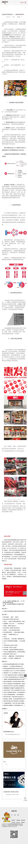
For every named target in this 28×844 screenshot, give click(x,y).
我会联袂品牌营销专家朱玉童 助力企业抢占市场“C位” (14, 668)
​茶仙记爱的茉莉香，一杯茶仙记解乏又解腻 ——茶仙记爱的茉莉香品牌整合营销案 (14, 632)
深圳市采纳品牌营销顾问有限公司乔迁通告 (13, 664)
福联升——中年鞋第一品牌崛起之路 (12, 658)
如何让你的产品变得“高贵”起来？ (11, 619)
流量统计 (23, 822)
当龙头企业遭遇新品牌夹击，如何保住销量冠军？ (14, 651)
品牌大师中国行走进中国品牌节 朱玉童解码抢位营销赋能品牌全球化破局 (14, 701)
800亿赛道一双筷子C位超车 (10, 647)
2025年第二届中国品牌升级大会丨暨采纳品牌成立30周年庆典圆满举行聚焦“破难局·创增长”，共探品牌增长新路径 (14, 677)
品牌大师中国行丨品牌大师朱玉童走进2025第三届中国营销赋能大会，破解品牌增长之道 (14, 696)
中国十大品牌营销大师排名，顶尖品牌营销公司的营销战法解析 (14, 692)
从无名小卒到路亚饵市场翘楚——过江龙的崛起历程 (14, 641)
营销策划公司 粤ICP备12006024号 (10, 826)
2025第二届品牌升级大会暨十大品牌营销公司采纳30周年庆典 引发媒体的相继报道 (14, 675)
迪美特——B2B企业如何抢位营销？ (11, 630)
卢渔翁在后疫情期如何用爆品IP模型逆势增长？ (14, 611)
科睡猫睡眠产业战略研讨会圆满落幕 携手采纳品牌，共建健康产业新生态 (14, 688)
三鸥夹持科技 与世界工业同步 (10, 645)
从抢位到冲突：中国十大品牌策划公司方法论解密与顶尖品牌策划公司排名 (14, 690)
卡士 (4, 643)
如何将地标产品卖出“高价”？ (10, 654)
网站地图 (23, 820)
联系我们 (13, 820)
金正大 (5, 636)
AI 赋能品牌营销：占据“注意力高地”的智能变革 (14, 703)
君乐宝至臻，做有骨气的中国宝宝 (11, 628)
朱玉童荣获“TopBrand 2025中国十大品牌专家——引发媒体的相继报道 (14, 670)
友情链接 (18, 820)
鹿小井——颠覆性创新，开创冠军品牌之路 (13, 656)
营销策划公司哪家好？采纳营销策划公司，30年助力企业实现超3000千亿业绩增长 (14, 705)
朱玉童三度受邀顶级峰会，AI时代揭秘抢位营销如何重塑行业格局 (14, 694)
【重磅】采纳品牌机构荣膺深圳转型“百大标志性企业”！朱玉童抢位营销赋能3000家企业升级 (14, 679)
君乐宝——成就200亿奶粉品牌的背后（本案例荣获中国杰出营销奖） (14, 621)
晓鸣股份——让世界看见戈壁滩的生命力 (13, 666)
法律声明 (13, 822)
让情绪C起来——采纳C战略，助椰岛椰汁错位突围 (14, 638)
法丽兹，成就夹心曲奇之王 (9, 625)
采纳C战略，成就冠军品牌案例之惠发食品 (13, 649)
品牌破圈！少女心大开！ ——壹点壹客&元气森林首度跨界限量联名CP (14, 623)
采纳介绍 (14, 811)
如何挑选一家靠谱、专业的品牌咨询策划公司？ (14, 698)
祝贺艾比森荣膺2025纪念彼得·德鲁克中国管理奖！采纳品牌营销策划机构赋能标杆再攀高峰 (14, 681)
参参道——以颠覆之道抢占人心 (10, 634)
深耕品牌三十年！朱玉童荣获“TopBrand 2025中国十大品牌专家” (14, 672)
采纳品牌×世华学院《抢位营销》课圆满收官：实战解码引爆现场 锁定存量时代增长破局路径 (14, 685)
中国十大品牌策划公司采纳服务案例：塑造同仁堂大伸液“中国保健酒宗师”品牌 (14, 683)
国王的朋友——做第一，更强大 (10, 617)
